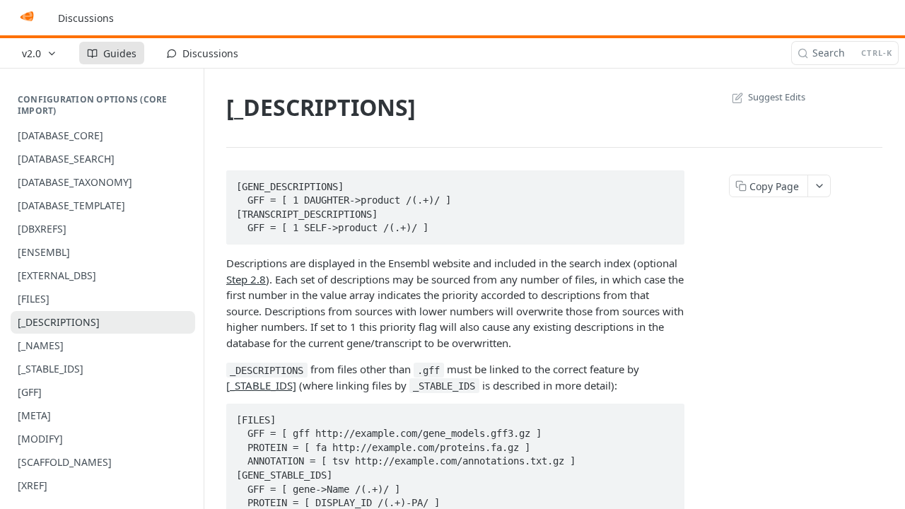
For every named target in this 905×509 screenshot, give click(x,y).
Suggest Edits (776, 96)
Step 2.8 (246, 279)
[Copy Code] (667, 182)
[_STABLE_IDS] (261, 385)
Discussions (86, 18)
